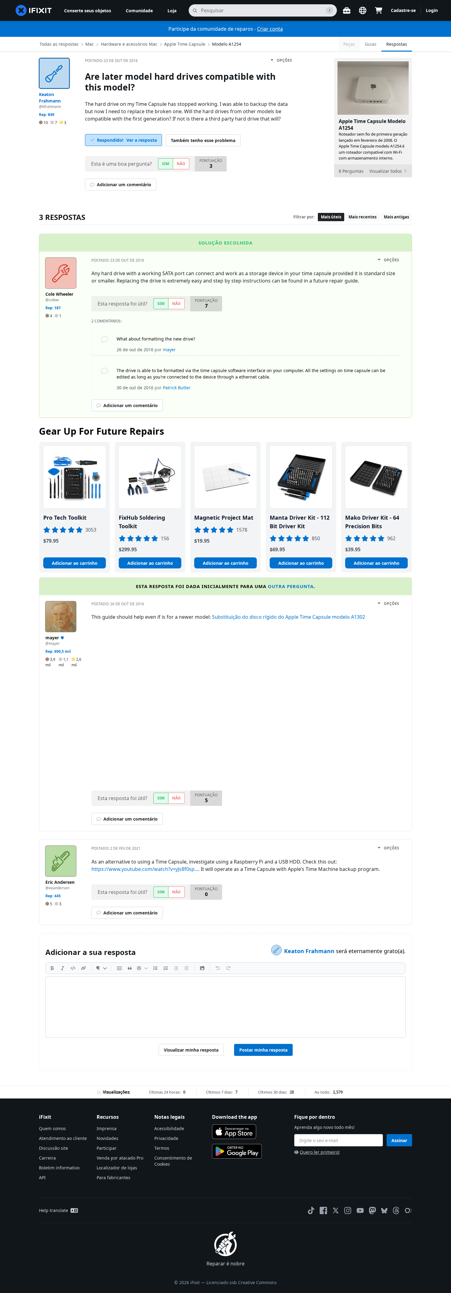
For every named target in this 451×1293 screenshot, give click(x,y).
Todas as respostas (59, 44)
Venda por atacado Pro (120, 1158)
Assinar (399, 1140)
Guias (370, 44)
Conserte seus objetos (87, 10)
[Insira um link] (83, 968)
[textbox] (225, 1007)
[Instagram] (348, 1210)
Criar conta (270, 28)
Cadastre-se (403, 10)
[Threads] (396, 1210)
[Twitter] (335, 1210)
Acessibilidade (169, 1128)
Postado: (111, 60)
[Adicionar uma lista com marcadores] (155, 968)
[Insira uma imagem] (202, 968)
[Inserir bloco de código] (119, 968)
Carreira (47, 1158)
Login (432, 10)
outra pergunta (291, 586)
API (42, 1177)
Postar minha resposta (263, 1050)
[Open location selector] (363, 10)
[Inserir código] (73, 968)
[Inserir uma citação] (130, 968)
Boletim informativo (59, 1168)
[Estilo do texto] (101, 968)
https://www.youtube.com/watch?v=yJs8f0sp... (144, 869)
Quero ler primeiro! (320, 1152)
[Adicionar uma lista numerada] (166, 968)
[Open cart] (378, 10)
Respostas (396, 44)
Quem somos (52, 1128)
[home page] (34, 10)
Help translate (53, 1210)
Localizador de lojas (117, 1168)
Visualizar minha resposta (191, 1050)
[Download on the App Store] (234, 1131)
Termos (161, 1148)
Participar (107, 1148)
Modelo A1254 (226, 44)
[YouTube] (360, 1210)
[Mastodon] (372, 1210)
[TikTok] (311, 1210)
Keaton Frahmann (310, 951)
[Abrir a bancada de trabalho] (347, 10)
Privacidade (166, 1138)
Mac (89, 44)
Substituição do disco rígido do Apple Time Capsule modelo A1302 (288, 617)
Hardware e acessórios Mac (129, 44)
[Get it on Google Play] (237, 1151)
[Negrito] (52, 968)
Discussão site (53, 1148)
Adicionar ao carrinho (75, 563)
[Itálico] (62, 968)
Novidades (107, 1138)
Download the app (234, 1117)
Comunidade (139, 10)
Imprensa (107, 1128)
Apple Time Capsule (184, 44)
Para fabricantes (113, 1177)
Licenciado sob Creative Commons (241, 1282)
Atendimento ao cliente (63, 1138)
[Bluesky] (384, 1210)
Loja (172, 10)
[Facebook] (323, 1210)
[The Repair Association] (408, 1210)
